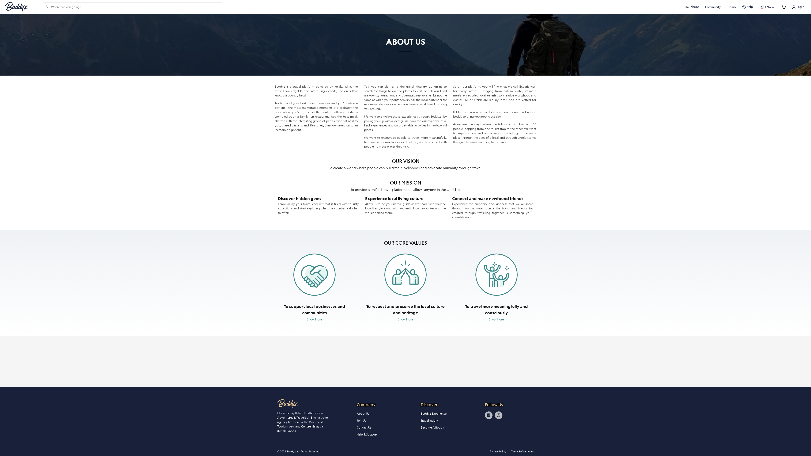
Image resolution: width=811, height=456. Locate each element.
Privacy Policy (498, 451)
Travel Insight (429, 420)
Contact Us (364, 427)
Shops (694, 7)
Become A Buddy (432, 427)
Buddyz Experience (434, 413)
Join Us (361, 420)
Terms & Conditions (522, 451)
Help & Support (367, 434)
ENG (768, 7)
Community (713, 7)
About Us (363, 413)
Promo (731, 7)
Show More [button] (314, 319)
